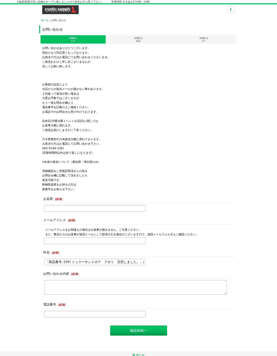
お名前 (48, 199)
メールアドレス (54, 220)
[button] (231, 9)
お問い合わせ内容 (56, 274)
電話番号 (49, 304)
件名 (46, 252)
